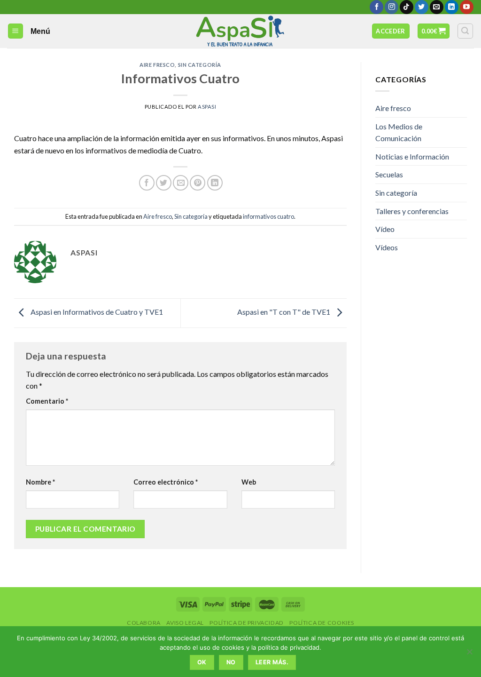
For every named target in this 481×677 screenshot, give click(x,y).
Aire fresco (157, 65)
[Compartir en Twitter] (163, 183)
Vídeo (385, 228)
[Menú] (15, 31)
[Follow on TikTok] (406, 7)
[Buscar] (465, 31)
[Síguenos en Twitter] (421, 7)
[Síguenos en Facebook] (376, 7)
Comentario (47, 401)
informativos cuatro (268, 216)
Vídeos (386, 247)
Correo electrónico (165, 482)
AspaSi (207, 107)
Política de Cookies (321, 622)
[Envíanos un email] (436, 7)
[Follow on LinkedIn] (451, 7)
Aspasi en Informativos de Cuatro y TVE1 (96, 311)
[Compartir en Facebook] (147, 183)
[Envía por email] (180, 183)
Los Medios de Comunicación (398, 132)
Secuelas (389, 174)
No (231, 662)
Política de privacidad (246, 622)
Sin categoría (199, 65)
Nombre (40, 482)
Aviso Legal (185, 622)
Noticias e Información (412, 156)
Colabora (144, 622)
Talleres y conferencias (412, 211)
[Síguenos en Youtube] (466, 7)
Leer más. (272, 662)
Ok (202, 662)
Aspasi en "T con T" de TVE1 (284, 311)
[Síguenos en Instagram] (391, 7)
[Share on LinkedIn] (215, 183)
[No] (469, 654)
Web (248, 482)
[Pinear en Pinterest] (197, 183)
